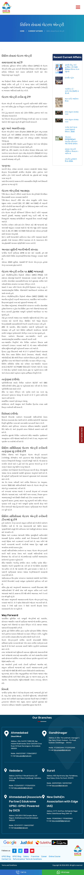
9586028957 (32, 753)
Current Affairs (35, 31)
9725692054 (30, 786)
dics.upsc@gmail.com (23, 756)
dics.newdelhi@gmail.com (61, 821)
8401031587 (67, 783)
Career (44, 856)
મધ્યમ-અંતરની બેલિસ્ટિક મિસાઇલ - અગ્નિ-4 (72, 151)
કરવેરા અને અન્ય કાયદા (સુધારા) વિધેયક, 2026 (71, 129)
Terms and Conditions (9, 865)
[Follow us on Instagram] (26, 851)
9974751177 (18, 825)
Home (22, 31)
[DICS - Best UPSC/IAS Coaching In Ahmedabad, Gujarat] (77, 850)
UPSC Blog (6, 856)
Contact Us (6, 859)
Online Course (54, 856)
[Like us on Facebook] (14, 851)
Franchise (35, 856)
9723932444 (70, 748)
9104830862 (57, 818)
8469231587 (21, 753)
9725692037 (19, 786)
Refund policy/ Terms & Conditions (27, 859)
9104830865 (68, 818)
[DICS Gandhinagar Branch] (44, 733)
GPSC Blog (16, 856)
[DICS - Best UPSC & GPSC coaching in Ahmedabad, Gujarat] (8, 7)
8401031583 (56, 783)
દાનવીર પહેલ (69, 78)
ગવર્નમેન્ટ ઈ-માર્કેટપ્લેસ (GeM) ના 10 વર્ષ (72, 91)
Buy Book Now (82, 435)
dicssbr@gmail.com (21, 828)
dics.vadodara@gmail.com (23, 788)
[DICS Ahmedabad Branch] (6, 733)
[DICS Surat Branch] (43, 770)
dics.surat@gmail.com (60, 786)
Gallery (26, 856)
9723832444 (59, 748)
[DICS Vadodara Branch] (5, 770)
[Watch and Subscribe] (32, 851)
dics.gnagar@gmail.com (62, 750)
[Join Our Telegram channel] (20, 851)
